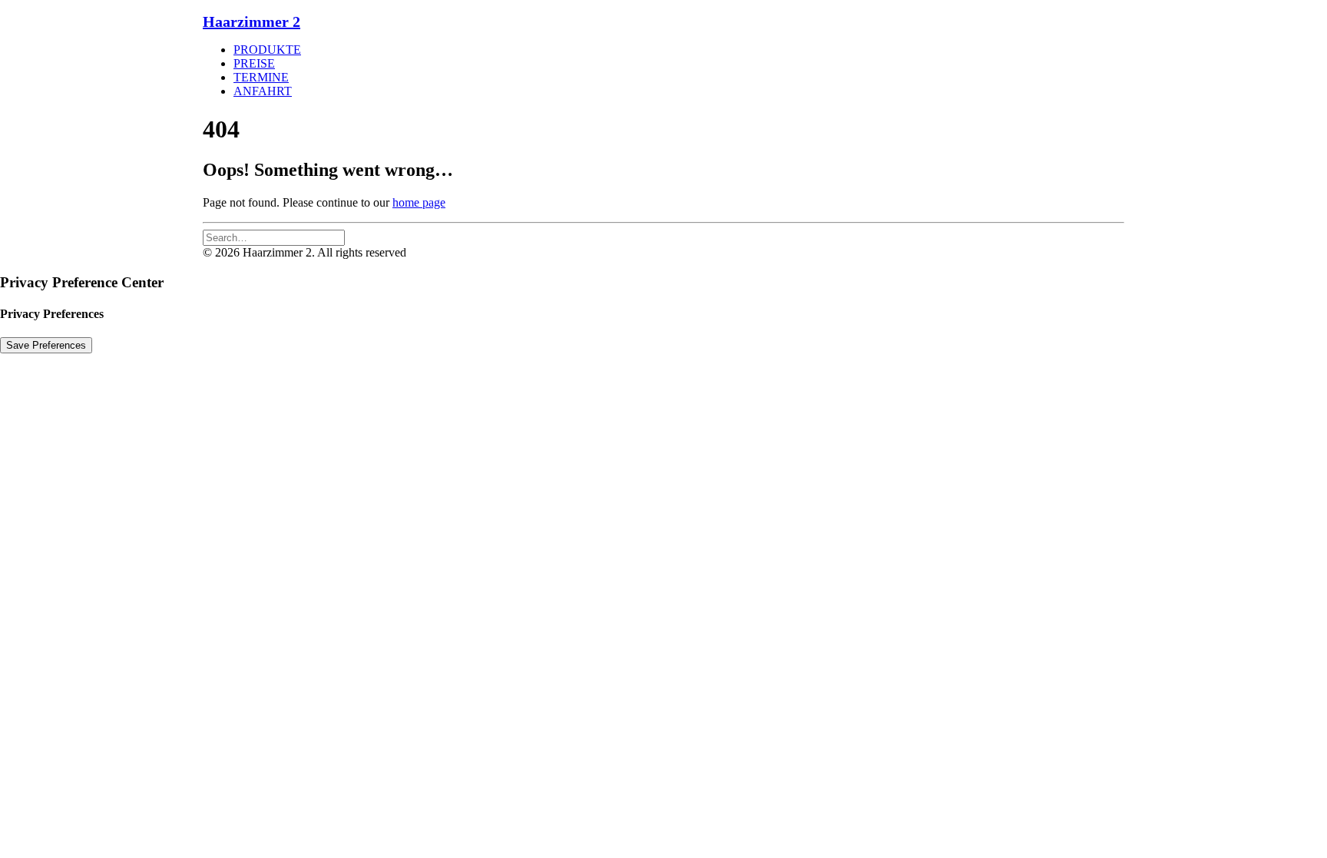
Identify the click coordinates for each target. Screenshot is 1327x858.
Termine (261, 77)
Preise (254, 63)
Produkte (267, 49)
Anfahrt (262, 91)
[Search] (274, 236)
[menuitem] (678, 50)
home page (418, 202)
